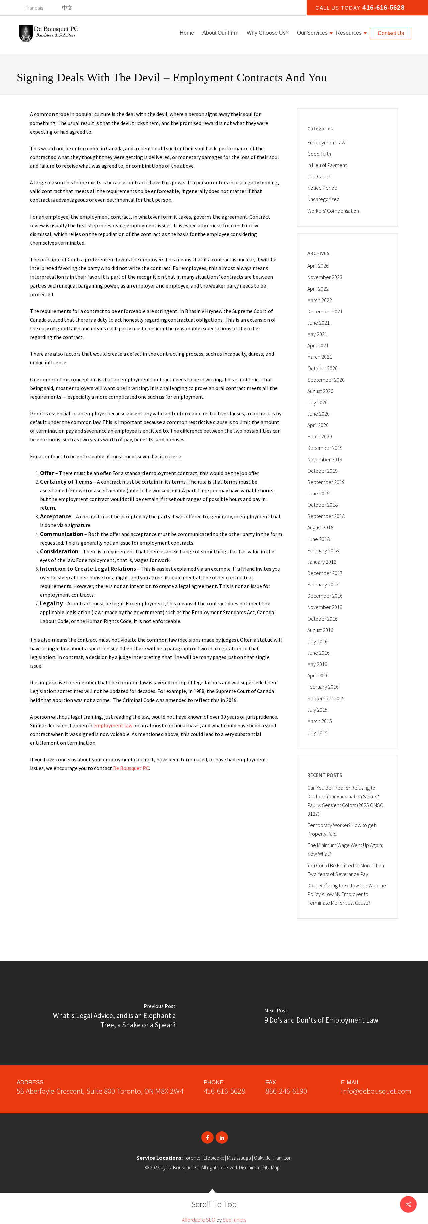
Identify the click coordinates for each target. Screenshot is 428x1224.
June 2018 (318, 539)
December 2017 (325, 573)
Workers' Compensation (333, 210)
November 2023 (324, 277)
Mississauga (239, 1158)
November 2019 (324, 459)
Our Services (312, 33)
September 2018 (326, 516)
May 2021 (317, 334)
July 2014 (317, 732)
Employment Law (326, 142)
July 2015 (317, 709)
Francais (34, 7)
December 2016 (325, 595)
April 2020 (318, 425)
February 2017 (323, 584)
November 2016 (324, 607)
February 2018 (323, 550)
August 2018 (320, 527)
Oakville (262, 1158)
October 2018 (322, 504)
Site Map (271, 1167)
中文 (67, 7)
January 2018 (321, 561)
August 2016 (320, 630)
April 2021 (318, 345)
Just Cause (318, 176)
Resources (349, 33)
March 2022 (319, 300)
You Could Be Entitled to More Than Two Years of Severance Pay (345, 869)
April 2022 (318, 288)
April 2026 (318, 265)
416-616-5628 (383, 7)
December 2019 (325, 447)
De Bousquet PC (131, 768)
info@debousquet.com (376, 1091)
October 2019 (322, 470)
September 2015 (326, 698)
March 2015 (319, 721)
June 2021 (318, 322)
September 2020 (326, 379)
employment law (112, 725)
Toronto (192, 1158)
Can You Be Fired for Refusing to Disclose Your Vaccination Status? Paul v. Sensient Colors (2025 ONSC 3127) (345, 800)
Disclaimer (249, 1167)
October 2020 (322, 368)
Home (187, 33)
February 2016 (323, 686)
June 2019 (318, 493)
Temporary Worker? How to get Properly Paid (341, 829)
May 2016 (317, 664)
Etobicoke (214, 1158)
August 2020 (320, 391)
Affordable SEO (198, 1219)
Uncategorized (323, 199)
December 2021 (325, 311)
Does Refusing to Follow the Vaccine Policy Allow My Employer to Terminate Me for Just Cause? (346, 894)
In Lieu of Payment (327, 165)
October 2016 (322, 618)
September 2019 (326, 482)
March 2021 (319, 356)
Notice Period (322, 187)
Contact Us (391, 33)
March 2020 (319, 436)
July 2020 (317, 402)
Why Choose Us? (268, 33)
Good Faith (319, 153)
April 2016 (318, 675)
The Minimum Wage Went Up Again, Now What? (345, 849)
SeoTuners (234, 1219)
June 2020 (318, 413)
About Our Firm (220, 33)
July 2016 (317, 641)
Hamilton (282, 1158)
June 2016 (318, 652)
